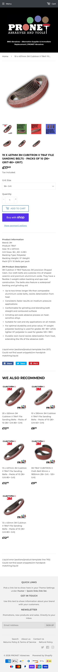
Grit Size (6, 180)
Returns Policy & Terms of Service (19, 642)
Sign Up (50, 625)
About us (25, 639)
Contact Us (38, 639)
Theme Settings (47, 588)
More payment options (15, 225)
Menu (9, 4)
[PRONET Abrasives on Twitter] (42, 648)
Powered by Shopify (42, 655)
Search (15, 639)
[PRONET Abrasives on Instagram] (52, 648)
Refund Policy (46, 642)
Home (5, 56)
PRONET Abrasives (20, 655)
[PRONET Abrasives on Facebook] (47, 648)
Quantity (6, 194)
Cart (53, 4)
